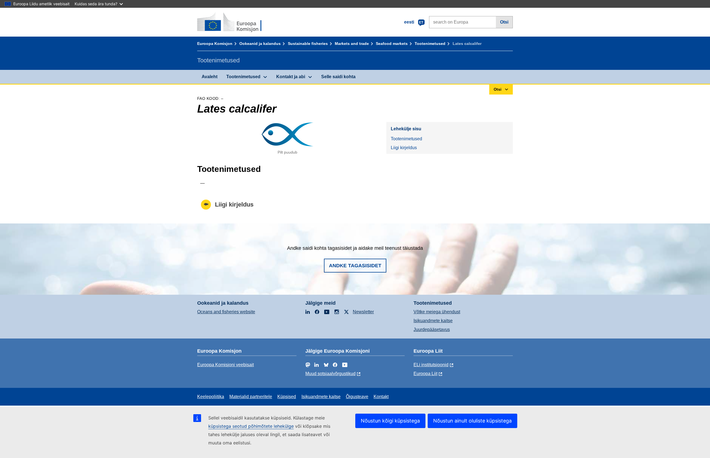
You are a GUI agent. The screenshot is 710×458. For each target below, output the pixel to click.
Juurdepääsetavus (432, 329)
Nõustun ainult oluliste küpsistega (472, 421)
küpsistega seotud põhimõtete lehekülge (251, 426)
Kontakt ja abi (290, 76)
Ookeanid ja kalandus (260, 43)
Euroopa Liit (425, 373)
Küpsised (286, 396)
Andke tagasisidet (355, 265)
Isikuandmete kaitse (433, 320)
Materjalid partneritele (250, 396)
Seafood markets (392, 43)
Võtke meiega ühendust (437, 311)
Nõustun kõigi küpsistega (390, 421)
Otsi (504, 22)
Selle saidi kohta (338, 76)
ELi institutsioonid (431, 364)
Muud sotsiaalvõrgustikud (330, 373)
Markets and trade (352, 43)
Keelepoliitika (210, 396)
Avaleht (209, 76)
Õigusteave (357, 396)
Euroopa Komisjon (214, 43)
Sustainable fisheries (308, 43)
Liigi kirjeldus (404, 147)
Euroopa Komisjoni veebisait (225, 364)
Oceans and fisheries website (226, 311)
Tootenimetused (430, 43)
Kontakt (381, 396)
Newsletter (363, 311)
